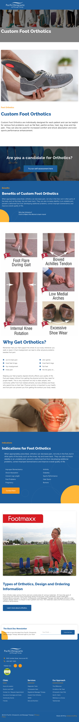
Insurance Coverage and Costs (12, 695)
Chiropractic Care (33, 689)
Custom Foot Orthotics (34, 695)
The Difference (57, 686)
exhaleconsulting (71, 716)
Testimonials (56, 701)
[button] (73, 5)
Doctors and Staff (8, 689)
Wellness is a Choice (59, 698)
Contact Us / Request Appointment (13, 692)
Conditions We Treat (59, 689)
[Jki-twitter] (20, 665)
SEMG (29, 698)
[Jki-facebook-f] (15, 665)
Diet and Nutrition (33, 701)
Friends (5, 701)
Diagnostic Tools (32, 686)
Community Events (8, 698)
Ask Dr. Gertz (57, 695)
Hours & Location (8, 686)
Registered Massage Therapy (36, 692)
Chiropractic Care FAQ (59, 692)
